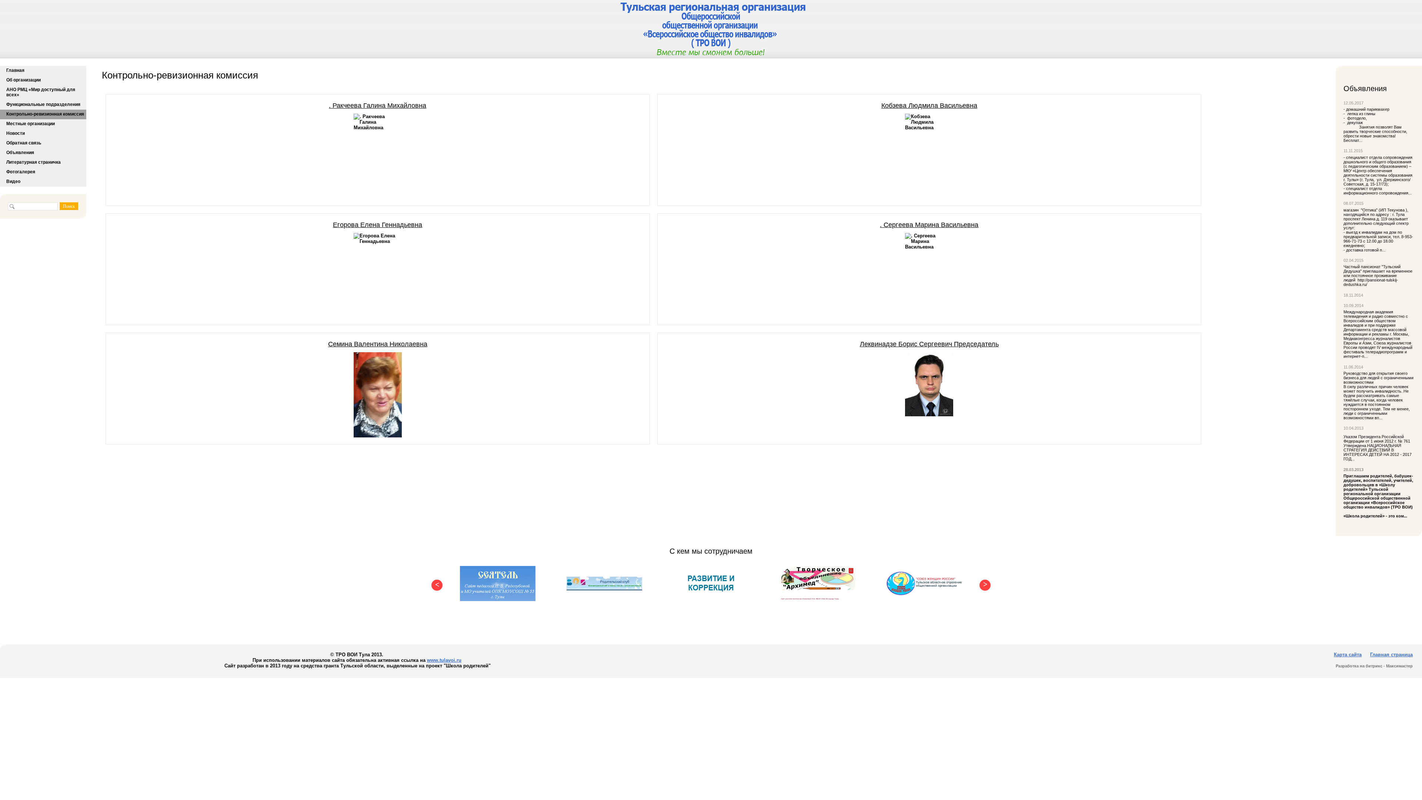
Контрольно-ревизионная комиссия (45, 114)
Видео (13, 181)
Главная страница (1391, 654)
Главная (15, 70)
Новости (15, 133)
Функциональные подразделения (43, 104)
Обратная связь (23, 143)
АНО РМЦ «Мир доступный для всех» (40, 92)
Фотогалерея (20, 171)
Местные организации (30, 123)
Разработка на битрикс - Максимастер (1374, 666)
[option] (497, 583)
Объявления (20, 152)
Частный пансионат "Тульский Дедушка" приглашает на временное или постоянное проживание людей (1377, 273)
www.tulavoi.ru (444, 660)
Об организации (23, 80)
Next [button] (983, 583)
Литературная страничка (33, 162)
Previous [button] (435, 583)
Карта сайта (1348, 654)
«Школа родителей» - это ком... (1378, 496)
